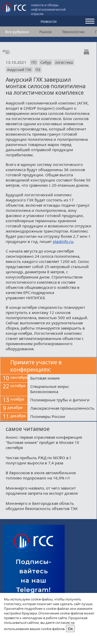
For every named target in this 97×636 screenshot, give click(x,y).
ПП (33, 62)
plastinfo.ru (63, 241)
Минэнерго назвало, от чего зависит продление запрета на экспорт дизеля (42, 490)
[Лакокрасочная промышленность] (62, 409)
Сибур (45, 62)
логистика (64, 62)
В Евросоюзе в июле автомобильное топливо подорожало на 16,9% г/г (41, 475)
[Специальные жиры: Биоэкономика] (62, 389)
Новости (49, 21)
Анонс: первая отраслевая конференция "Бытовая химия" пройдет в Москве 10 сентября (44, 442)
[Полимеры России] (62, 417)
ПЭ (37, 69)
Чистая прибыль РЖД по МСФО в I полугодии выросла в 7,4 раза (38, 460)
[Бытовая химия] (62, 378)
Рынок (45, 31)
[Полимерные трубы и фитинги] (62, 400)
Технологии (73, 31)
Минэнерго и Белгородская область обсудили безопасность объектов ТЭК (42, 506)
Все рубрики (17, 31)
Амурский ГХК (19, 69)
